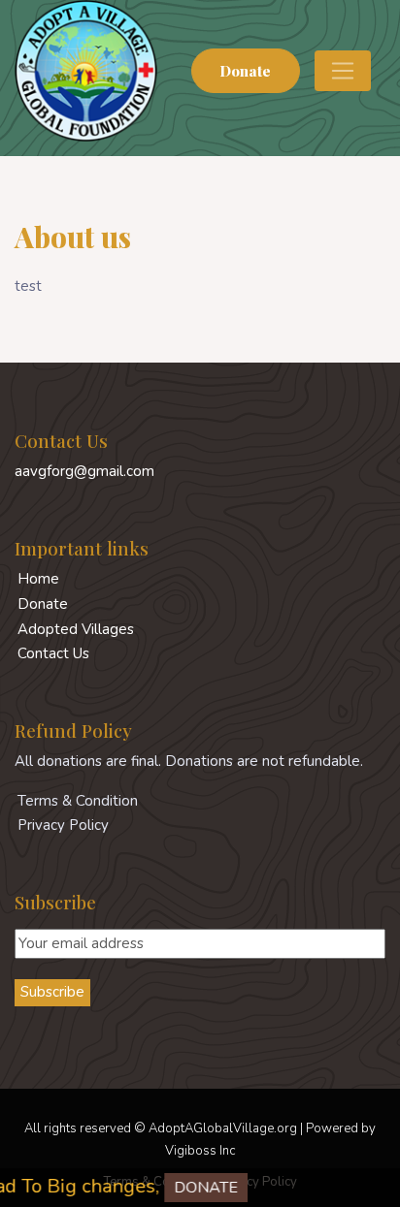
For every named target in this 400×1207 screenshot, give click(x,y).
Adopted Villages (75, 629)
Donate (245, 70)
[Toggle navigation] (343, 70)
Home (38, 578)
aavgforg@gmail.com (84, 471)
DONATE (197, 1187)
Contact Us (53, 653)
